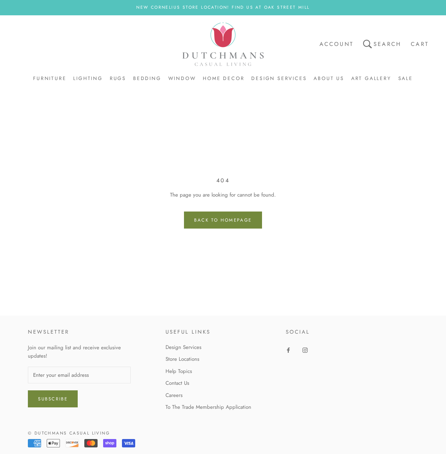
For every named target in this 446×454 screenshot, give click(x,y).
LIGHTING (87, 78)
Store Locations (182, 359)
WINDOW (182, 78)
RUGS (118, 78)
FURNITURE (49, 78)
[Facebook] (288, 349)
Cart (420, 44)
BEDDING (147, 78)
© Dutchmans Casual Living (69, 433)
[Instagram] (305, 349)
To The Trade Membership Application (208, 407)
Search (387, 44)
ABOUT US (329, 78)
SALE (405, 78)
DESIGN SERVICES (279, 78)
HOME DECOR (223, 78)
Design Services (183, 347)
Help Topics (179, 371)
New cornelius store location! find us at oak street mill (222, 7)
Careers (174, 395)
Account (336, 44)
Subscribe (53, 399)
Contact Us (177, 383)
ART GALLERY (371, 78)
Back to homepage (223, 220)
